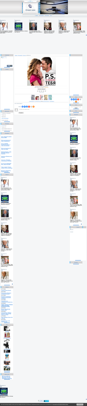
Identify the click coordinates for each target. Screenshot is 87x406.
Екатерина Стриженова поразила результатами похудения (6, 297)
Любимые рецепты (7, 378)
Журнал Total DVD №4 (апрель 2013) (5, 310)
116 (47, 101)
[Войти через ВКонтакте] (25, 107)
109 (37, 101)
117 (48, 101)
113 (43, 101)
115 (45, 101)
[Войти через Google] (31, 107)
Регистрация (47, 15)
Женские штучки (6, 377)
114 (44, 101)
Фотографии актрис (6, 128)
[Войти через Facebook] (27, 107)
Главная (36, 15)
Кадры (3, 126)
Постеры (3, 125)
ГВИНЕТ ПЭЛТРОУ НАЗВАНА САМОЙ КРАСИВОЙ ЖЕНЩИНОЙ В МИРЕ (7, 305)
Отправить (21, 112)
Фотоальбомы (41, 15)
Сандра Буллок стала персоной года (5, 321)
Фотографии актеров (6, 129)
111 (40, 101)
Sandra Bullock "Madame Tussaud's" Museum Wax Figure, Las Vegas (6, 313)
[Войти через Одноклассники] (33, 107)
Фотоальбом (20, 55)
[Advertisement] (38, 45)
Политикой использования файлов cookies (60, 404)
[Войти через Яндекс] (29, 107)
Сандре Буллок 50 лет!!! (6, 290)
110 (39, 101)
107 (35, 101)
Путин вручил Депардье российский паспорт (6, 293)
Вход (51, 15)
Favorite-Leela (46, 87)
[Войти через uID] (23, 107)
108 (36, 101)
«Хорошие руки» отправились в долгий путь (7, 302)
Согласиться (80, 404)
